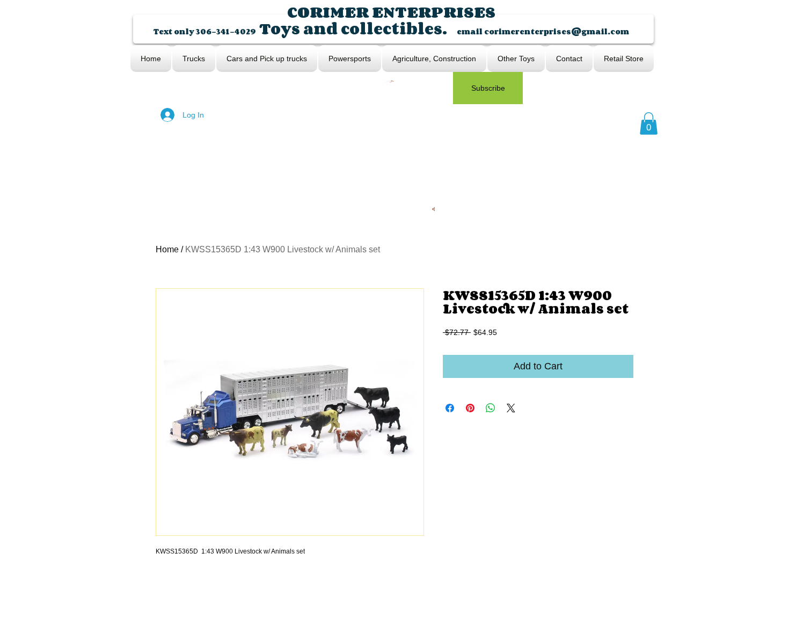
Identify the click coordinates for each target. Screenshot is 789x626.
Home (167, 249)
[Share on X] (511, 408)
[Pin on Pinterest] (470, 408)
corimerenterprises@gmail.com (556, 31)
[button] (648, 123)
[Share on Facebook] (449, 408)
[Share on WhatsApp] (490, 408)
